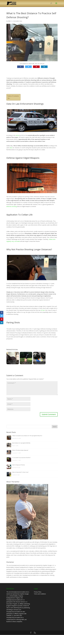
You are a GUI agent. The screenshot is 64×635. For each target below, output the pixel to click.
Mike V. (10, 21)
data (11, 147)
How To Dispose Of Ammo (18, 465)
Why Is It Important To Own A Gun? (20, 472)
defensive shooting (11, 206)
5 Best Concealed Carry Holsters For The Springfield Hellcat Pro (27, 435)
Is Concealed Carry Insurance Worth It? (21, 457)
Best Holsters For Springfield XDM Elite (21, 443)
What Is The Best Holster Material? (20, 450)
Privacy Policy (37, 592)
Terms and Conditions (40, 594)
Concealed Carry (17, 21)
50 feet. (43, 310)
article (17, 135)
